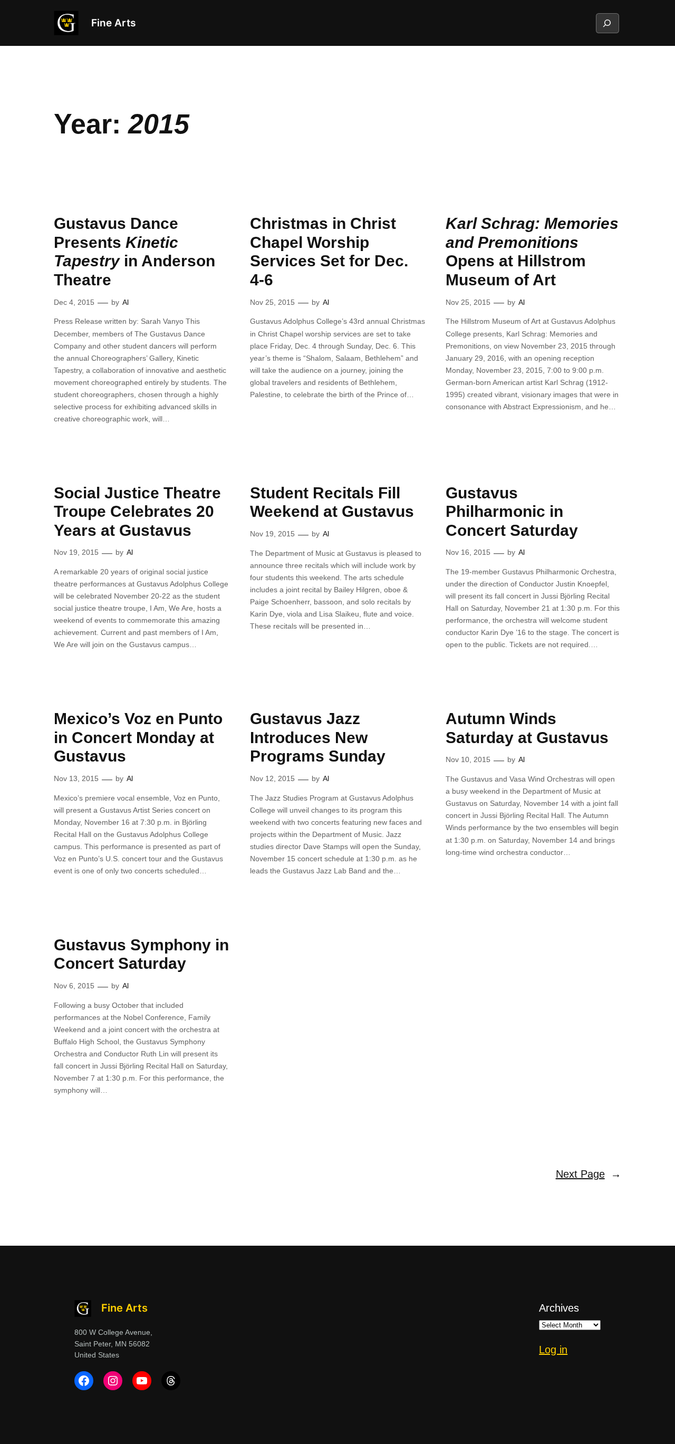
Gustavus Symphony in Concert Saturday (141, 954)
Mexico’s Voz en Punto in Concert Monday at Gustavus (138, 737)
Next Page (588, 1174)
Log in (553, 1349)
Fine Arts (113, 22)
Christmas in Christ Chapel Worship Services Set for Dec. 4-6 (329, 251)
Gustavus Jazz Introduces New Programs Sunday (317, 737)
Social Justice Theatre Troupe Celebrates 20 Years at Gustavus (137, 511)
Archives (559, 1308)
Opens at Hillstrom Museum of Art (532, 251)
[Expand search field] (607, 23)
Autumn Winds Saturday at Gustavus (527, 728)
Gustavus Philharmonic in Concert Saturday (512, 511)
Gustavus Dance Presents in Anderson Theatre (134, 251)
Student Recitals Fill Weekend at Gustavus (332, 502)
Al (125, 302)
